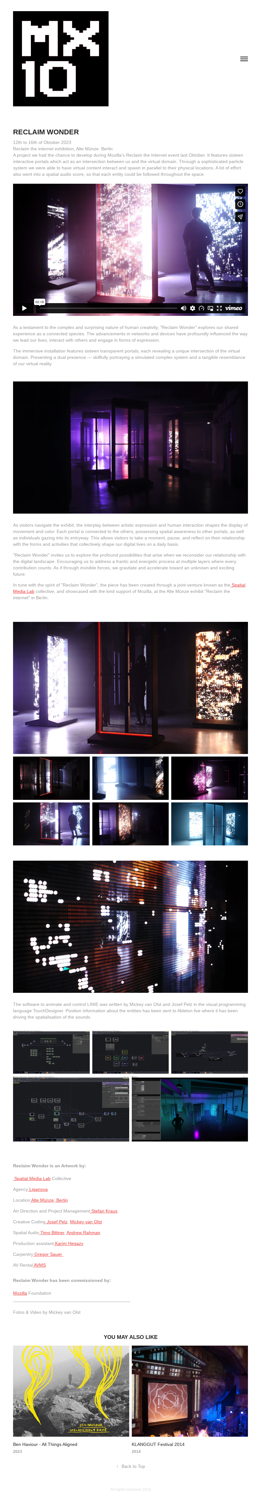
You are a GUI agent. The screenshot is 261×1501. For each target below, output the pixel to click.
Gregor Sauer (48, 1254)
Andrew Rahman (83, 1232)
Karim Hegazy (68, 1243)
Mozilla (20, 1293)
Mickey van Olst (86, 1221)
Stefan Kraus (103, 1210)
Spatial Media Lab (32, 1178)
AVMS (39, 1265)
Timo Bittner (51, 1232)
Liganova (38, 1189)
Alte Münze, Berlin (49, 1200)
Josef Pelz (56, 1221)
